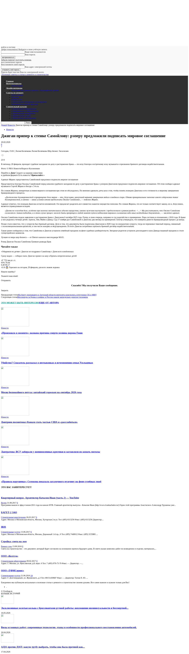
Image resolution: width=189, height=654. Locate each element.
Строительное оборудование (23, 109)
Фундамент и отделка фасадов (24, 104)
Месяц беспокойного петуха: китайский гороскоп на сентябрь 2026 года (41, 392)
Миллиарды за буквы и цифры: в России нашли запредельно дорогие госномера (52, 297)
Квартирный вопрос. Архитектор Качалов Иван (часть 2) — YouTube (40, 497)
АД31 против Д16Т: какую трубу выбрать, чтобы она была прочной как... (43, 647)
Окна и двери (17, 95)
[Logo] (1, 77)
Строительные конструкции (23, 118)
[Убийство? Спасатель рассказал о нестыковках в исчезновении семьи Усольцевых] (15, 355)
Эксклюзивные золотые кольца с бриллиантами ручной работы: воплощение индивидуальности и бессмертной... (64, 608)
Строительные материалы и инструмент (29, 102)
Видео (4, 503)
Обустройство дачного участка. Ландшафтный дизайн (35, 90)
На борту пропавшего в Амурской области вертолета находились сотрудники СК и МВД (57, 295)
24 (32, 575)
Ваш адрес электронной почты (38, 67)
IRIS (3, 527)
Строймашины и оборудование (25, 111)
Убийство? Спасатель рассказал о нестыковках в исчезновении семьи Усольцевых (47, 362)
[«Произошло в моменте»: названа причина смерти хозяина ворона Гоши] (15, 326)
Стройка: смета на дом (14, 541)
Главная (9, 81)
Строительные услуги (21, 116)
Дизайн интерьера (14, 88)
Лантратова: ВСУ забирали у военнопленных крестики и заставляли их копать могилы (50, 451)
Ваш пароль (30, 55)
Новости (11, 125)
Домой (4, 125)
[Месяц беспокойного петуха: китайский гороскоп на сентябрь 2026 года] (15, 385)
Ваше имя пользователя (35, 52)
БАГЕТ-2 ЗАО (9, 512)
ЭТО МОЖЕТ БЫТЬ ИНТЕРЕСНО (20, 302)
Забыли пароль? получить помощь (16, 60)
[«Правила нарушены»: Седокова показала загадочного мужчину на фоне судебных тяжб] (15, 474)
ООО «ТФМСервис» (12, 570)
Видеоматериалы (13, 84)
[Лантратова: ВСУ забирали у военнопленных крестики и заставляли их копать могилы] (15, 444)
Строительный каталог (16, 107)
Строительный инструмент (23, 113)
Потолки (15, 97)
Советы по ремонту (15, 93)
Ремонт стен (16, 100)
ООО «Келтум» (9, 556)
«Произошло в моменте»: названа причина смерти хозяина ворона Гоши (42, 333)
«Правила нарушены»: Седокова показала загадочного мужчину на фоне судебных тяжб (51, 481)
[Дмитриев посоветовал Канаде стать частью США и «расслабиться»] (15, 415)
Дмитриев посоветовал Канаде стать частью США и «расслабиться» (39, 422)
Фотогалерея (16, 86)
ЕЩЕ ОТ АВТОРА (49, 302)
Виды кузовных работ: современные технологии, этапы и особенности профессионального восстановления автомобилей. (69, 627)
